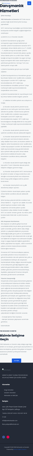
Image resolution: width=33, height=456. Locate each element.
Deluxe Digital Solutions (19, 449)
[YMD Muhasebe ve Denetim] (6, 3)
